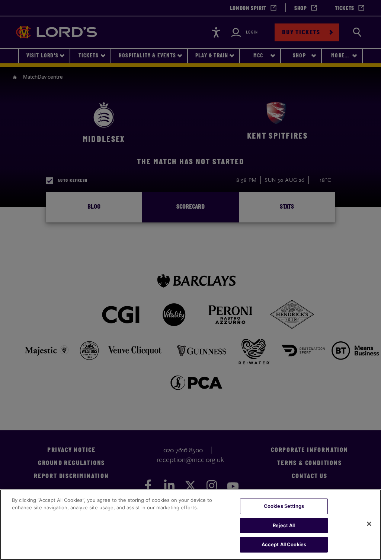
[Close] (369, 524)
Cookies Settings (284, 506)
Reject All (284, 525)
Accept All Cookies (284, 544)
